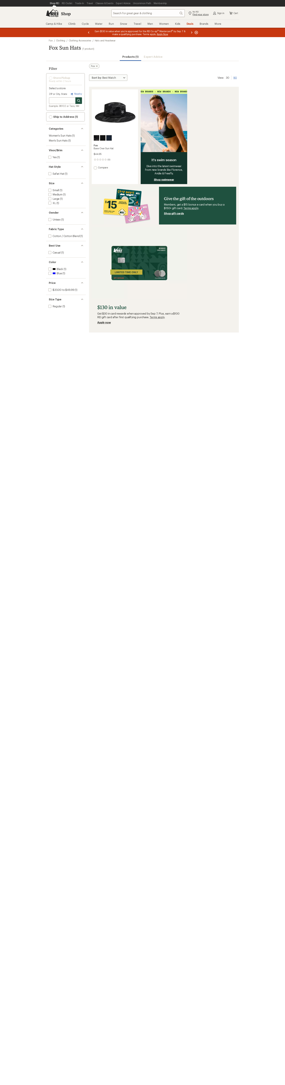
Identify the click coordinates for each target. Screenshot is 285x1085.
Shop (66, 13)
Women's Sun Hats (60, 135)
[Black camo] (96, 138)
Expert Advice (153, 56)
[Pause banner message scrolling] (196, 32)
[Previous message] (89, 32)
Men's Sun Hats (58, 140)
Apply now (104, 322)
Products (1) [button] (130, 56)
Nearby (78, 93)
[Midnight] (109, 138)
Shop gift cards (174, 213)
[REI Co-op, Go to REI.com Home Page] (52, 13)
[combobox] (148, 13)
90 (235, 77)
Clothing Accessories (80, 40)
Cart (236, 13)
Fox (51, 40)
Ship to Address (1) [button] (65, 116)
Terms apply (190, 208)
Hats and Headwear (105, 40)
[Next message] (192, 32)
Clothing (60, 40)
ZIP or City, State (58, 94)
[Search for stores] (78, 100)
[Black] (103, 138)
